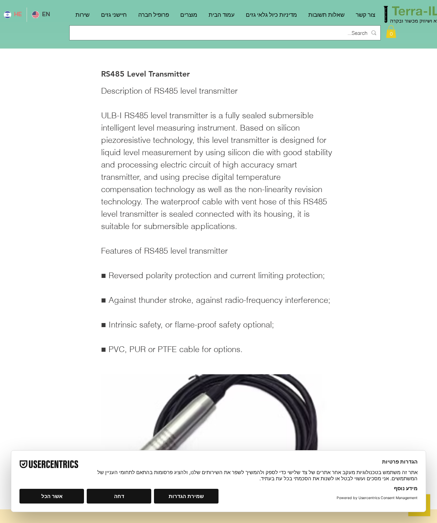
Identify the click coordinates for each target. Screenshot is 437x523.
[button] (391, 31)
